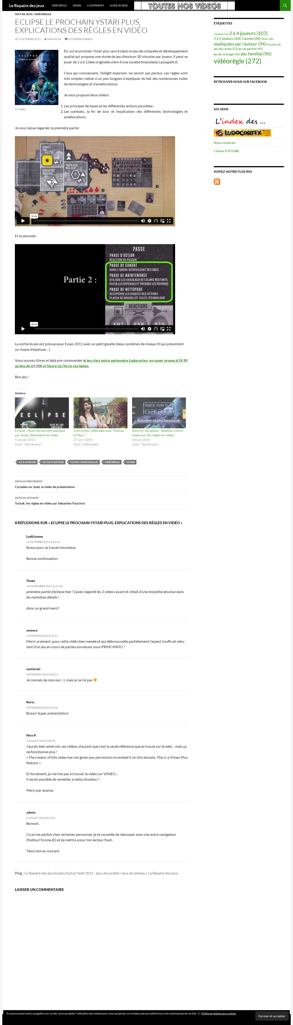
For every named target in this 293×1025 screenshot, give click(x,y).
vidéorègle (59, 5)
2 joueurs (221, 33)
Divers (77, 5)
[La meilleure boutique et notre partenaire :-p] (242, 132)
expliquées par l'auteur (240, 43)
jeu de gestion (251, 49)
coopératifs (95, 5)
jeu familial (256, 53)
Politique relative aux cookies (218, 1013)
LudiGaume (34, 536)
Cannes (250, 38)
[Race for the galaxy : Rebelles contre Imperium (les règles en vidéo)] (159, 412)
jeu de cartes (226, 49)
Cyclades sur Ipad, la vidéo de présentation (45, 484)
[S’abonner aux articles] (217, 181)
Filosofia (274, 44)
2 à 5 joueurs (227, 38)
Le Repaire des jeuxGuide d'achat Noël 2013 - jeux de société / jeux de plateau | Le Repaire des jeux (101, 873)
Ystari (130, 462)
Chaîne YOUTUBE (226, 151)
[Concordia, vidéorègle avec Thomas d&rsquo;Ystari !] (100, 412)
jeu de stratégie (53, 462)
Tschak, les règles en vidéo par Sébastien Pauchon (50, 500)
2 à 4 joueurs (248, 33)
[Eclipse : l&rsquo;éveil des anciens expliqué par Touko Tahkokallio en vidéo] (42, 412)
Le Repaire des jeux (26, 5)
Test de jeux (24, 14)
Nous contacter (225, 143)
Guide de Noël (119, 5)
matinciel (54, 39)
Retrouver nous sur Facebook (240, 82)
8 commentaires (80, 39)
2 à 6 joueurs (27, 462)
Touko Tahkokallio (84, 462)
